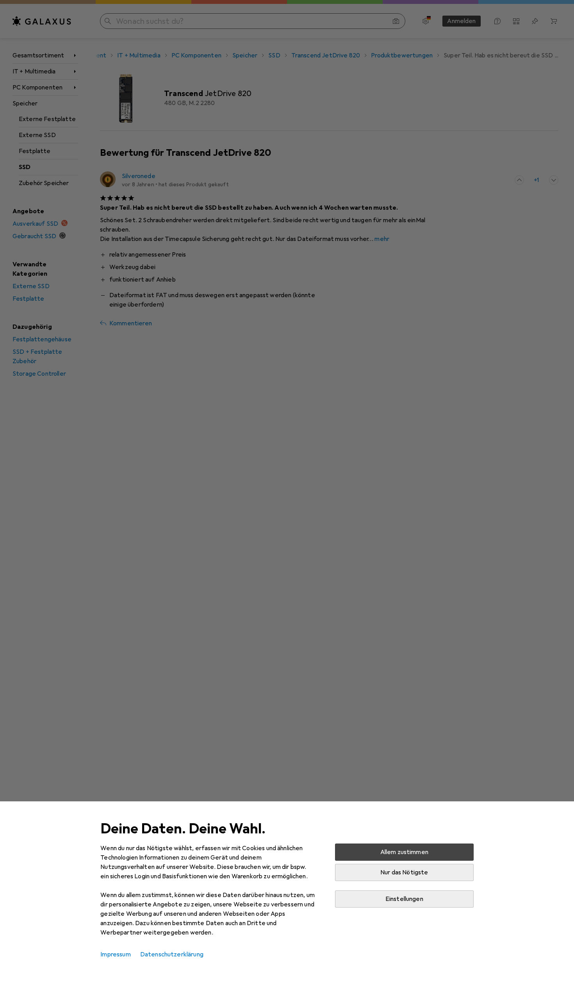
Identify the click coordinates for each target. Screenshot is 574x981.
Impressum (115, 954)
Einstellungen (404, 899)
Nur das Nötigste (404, 872)
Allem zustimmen (404, 852)
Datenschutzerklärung (171, 954)
